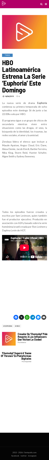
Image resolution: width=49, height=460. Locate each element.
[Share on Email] (43, 317)
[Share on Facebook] (15, 317)
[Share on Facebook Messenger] (38, 317)
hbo (18, 326)
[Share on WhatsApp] (27, 317)
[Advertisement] (24, 185)
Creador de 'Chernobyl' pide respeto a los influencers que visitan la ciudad (33, 338)
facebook (15, 456)
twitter (24, 456)
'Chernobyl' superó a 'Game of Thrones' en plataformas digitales (16, 357)
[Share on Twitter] (21, 317)
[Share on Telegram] (32, 317)
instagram (32, 456)
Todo (7, 55)
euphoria (8, 326)
